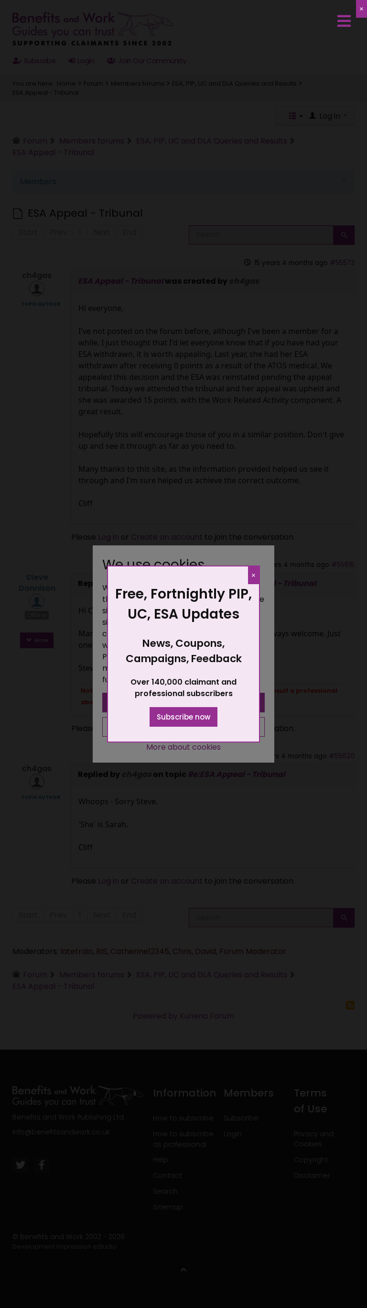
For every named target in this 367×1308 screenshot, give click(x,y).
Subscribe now (183, 717)
